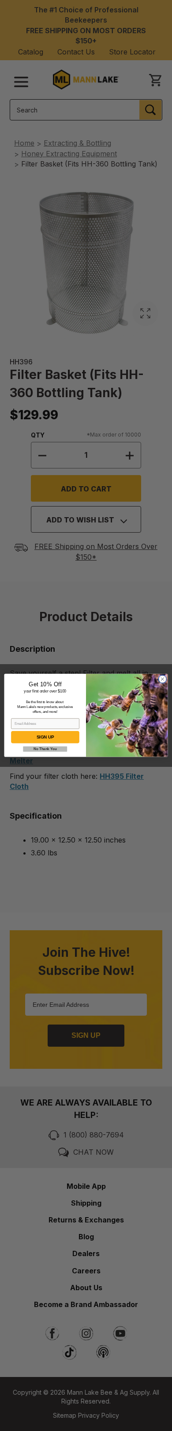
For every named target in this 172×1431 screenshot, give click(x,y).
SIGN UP (45, 737)
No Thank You (45, 749)
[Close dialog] (162, 679)
